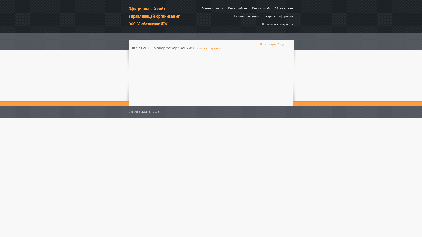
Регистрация (268, 44)
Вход (281, 44)
